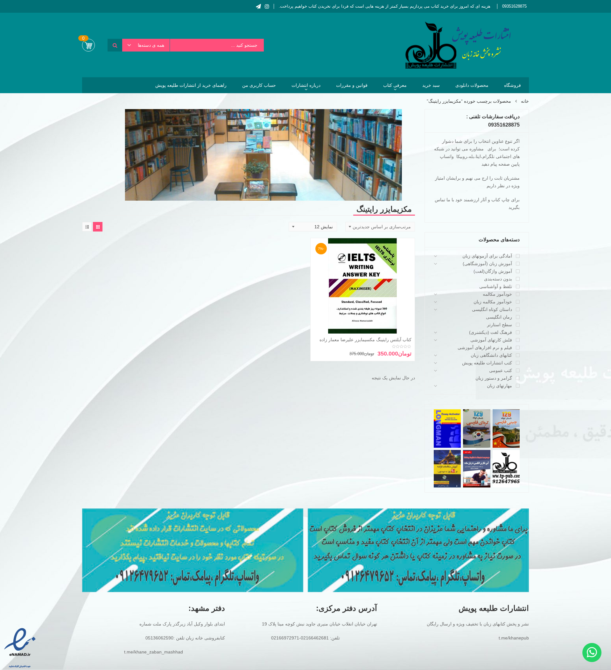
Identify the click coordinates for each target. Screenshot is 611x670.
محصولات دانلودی (471, 85)
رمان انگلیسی (499, 317)
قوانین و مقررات (352, 85)
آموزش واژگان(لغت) (493, 271)
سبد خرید (431, 85)
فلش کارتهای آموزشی (491, 339)
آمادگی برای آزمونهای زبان (487, 256)
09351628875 (514, 6)
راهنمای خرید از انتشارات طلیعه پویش (191, 85)
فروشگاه (512, 85)
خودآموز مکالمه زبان (493, 301)
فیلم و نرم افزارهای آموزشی (485, 347)
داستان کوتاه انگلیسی (492, 309)
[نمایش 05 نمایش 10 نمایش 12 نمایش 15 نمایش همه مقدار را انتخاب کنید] (313, 226)
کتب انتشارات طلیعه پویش (487, 362)
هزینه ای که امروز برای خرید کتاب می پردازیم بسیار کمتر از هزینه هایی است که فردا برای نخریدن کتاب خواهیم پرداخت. (384, 6)
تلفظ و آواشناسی (495, 286)
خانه (525, 101)
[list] (87, 226)
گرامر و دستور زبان (493, 378)
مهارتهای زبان (499, 385)
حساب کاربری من (259, 85)
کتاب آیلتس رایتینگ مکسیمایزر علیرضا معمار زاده (365, 339)
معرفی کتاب (395, 85)
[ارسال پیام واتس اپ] (591, 652)
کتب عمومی (500, 370)
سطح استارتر (499, 324)
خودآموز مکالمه (497, 294)
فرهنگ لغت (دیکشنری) (490, 332)
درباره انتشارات (305, 85)
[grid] (97, 226)
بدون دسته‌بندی (498, 278)
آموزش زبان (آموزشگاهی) (487, 263)
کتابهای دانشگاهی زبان (491, 355)
